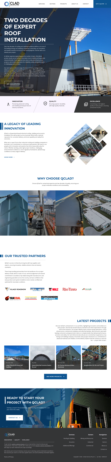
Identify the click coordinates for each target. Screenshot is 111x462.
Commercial (89, 445)
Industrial (90, 442)
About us (104, 445)
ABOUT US (75, 4)
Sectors (104, 442)
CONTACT (86, 4)
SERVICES (42, 4)
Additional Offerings (69, 445)
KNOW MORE (8, 157)
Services (104, 438)
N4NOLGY (104, 456)
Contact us (104, 449)
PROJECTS (63, 4)
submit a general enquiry (18, 444)
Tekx (100, 456)
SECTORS (52, 4)
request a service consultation (43, 445)
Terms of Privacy (9, 457)
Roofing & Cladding (69, 438)
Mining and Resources (87, 438)
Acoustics (72, 442)
